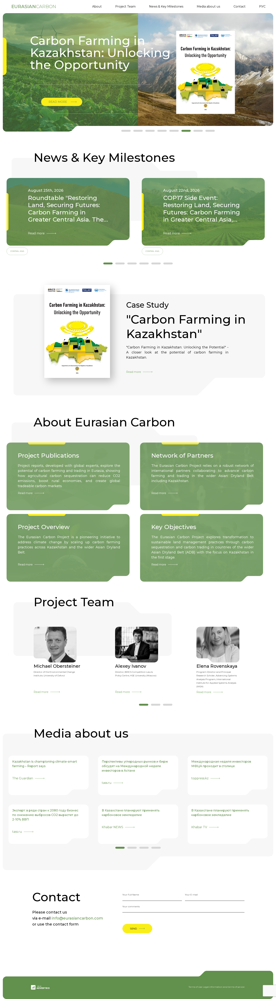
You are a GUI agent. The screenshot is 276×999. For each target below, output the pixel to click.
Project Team (125, 6)
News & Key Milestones (166, 6)
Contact (240, 6)
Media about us (208, 6)
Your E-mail (191, 894)
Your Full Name (130, 894)
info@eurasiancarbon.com (77, 918)
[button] (126, 131)
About (97, 6)
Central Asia (17, 251)
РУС (262, 6)
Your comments (131, 906)
